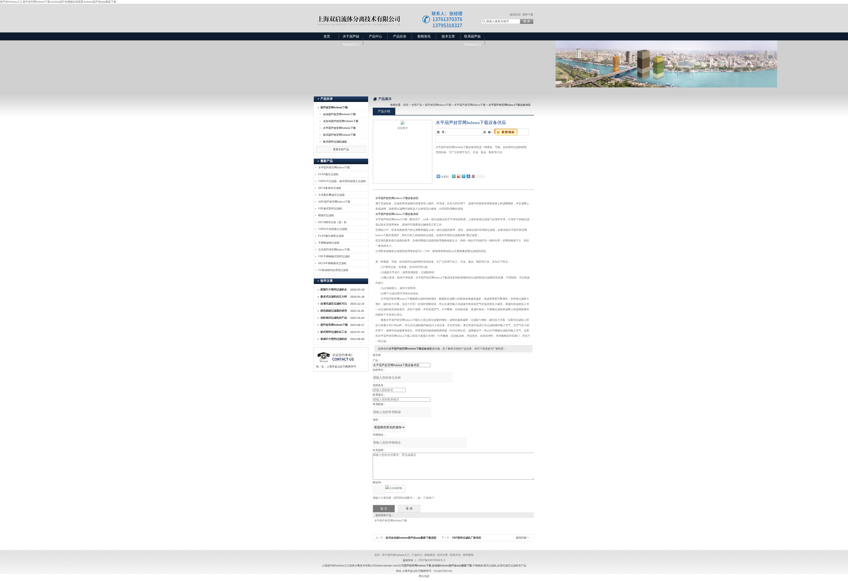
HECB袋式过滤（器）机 (332, 222)
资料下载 (527, 14)
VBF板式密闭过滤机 (330, 208)
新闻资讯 (424, 36)
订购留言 (450, 167)
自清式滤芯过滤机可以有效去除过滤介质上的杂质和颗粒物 (333, 304)
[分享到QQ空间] (453, 176)
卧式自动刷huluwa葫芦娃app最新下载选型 (411, 537)
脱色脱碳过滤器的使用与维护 (333, 311)
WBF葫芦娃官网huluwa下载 (334, 201)
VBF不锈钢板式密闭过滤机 (334, 256)
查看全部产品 (341, 149)
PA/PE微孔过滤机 (328, 174)
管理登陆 (468, 555)
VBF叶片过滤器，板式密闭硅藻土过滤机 (342, 181)
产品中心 (375, 36)
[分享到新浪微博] (458, 176)
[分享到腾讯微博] (463, 176)
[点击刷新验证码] (395, 489)
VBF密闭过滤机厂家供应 (466, 537)
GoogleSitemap (442, 570)
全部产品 (416, 104)
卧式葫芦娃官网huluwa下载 (339, 134)
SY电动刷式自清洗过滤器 (333, 270)
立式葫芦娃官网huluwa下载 (334, 249)
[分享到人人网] (468, 176)
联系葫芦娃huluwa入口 (472, 40)
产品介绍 (384, 111)
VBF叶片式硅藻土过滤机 (332, 229)
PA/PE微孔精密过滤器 (331, 235)
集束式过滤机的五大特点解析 (333, 297)
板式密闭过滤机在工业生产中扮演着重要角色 (333, 332)
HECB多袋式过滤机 (329, 188)
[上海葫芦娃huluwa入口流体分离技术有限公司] (393, 14)
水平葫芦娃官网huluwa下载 (339, 128)
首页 (327, 36)
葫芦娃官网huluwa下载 (334, 107)
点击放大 (402, 128)
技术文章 (448, 36)
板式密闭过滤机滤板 (335, 141)
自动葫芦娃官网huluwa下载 (339, 114)
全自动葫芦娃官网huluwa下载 (340, 121)
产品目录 (399, 36)
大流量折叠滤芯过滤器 (331, 194)
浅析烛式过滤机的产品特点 (333, 318)
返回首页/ (515, 14)
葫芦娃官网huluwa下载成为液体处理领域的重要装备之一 (334, 325)
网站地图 (424, 576)
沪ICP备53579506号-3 (431, 560)
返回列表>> (523, 537)
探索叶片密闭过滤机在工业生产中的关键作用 (333, 290)
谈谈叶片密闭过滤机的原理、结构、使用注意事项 (333, 339)
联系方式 (455, 555)
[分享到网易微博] (473, 176)
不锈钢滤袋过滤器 (328, 242)
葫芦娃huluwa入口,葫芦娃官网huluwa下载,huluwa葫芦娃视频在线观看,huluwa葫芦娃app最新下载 (58, 1)
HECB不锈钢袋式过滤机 (332, 263)
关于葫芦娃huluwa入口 (351, 40)
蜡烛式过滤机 (326, 215)
